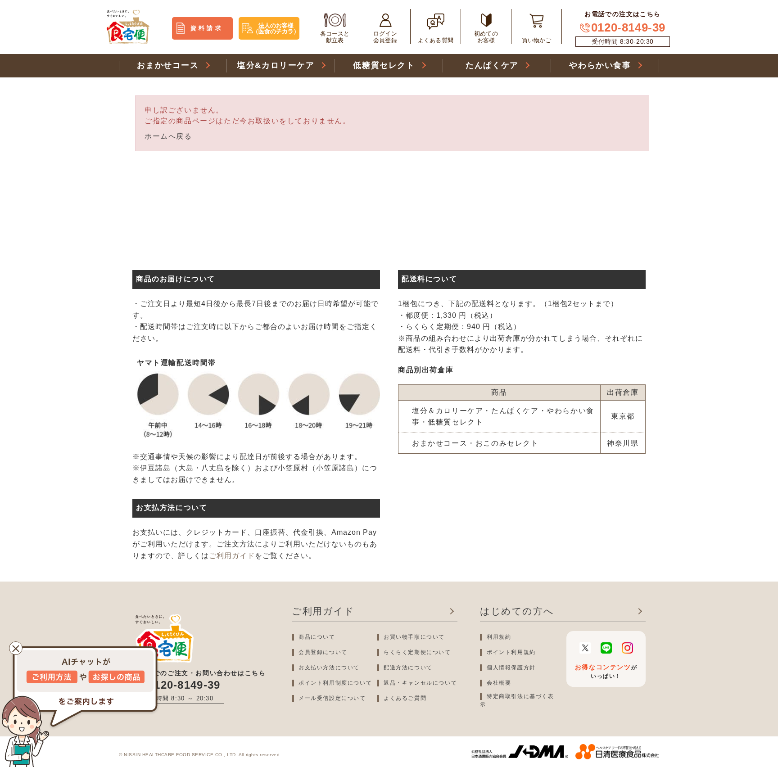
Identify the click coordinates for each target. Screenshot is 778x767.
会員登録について (323, 652)
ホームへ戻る (168, 136)
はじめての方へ (517, 611)
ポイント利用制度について (335, 683)
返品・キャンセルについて (420, 683)
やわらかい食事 (600, 65)
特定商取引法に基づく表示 (517, 700)
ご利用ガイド (232, 555)
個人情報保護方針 (511, 667)
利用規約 (499, 637)
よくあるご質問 (405, 698)
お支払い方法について (329, 667)
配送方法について (408, 667)
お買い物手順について (414, 637)
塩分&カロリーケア (275, 65)
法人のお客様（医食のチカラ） (276, 28)
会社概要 (499, 683)
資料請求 (206, 28)
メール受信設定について (332, 698)
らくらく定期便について (417, 652)
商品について (317, 637)
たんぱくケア (492, 65)
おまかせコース (168, 65)
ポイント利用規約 (511, 652)
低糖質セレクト (384, 65)
